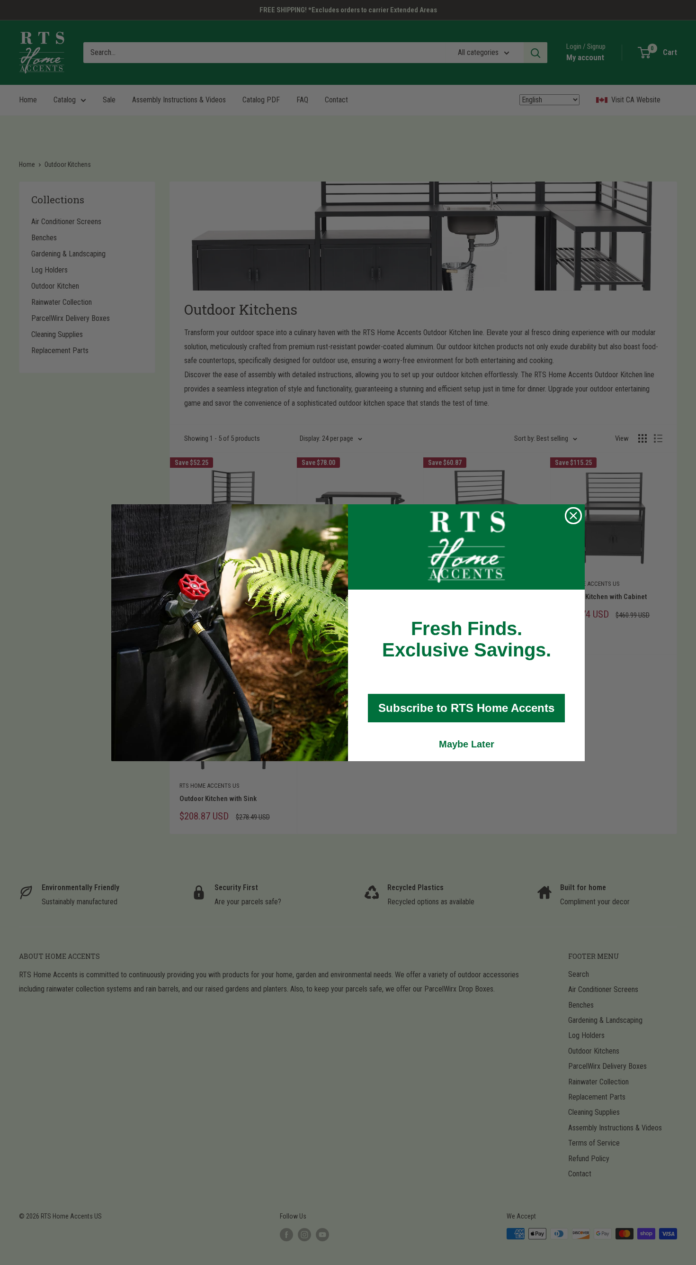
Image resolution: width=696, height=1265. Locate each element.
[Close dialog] (573, 515)
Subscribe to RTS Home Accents (466, 707)
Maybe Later (466, 744)
